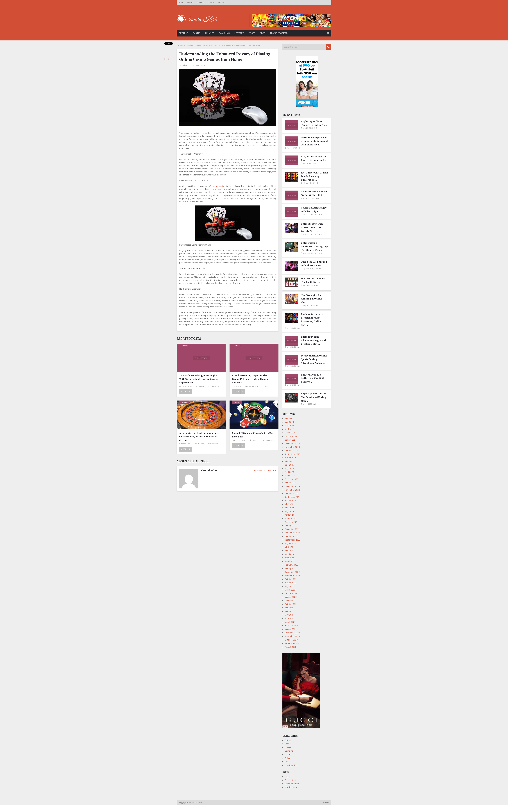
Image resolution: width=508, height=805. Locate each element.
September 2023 (292, 539)
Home (181, 3)
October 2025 (291, 450)
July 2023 (289, 547)
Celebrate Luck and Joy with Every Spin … (313, 209)
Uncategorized (279, 33)
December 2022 (292, 572)
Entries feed (290, 780)
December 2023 (292, 529)
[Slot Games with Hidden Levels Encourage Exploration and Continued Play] (293, 180)
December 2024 (292, 486)
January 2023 (291, 568)
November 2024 (292, 489)
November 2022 (292, 575)
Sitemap (211, 3)
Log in (287, 776)
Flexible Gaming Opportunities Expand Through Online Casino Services (250, 379)
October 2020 (291, 639)
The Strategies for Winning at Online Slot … (311, 299)
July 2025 (289, 461)
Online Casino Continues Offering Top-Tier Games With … (314, 246)
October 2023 (291, 536)
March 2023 (290, 561)
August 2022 (290, 582)
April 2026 (289, 429)
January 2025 (291, 482)
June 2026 (289, 422)
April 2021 (289, 618)
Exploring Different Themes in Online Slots (314, 123)
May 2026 (289, 425)
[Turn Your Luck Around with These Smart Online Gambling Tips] (293, 270)
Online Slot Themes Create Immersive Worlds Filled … (312, 227)
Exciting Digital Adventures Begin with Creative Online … (314, 340)
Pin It (166, 59)
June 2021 (289, 611)
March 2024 (290, 518)
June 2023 (289, 550)
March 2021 (290, 622)
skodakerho (184, 65)
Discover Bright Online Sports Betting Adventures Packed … (314, 359)
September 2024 (292, 497)
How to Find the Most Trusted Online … (313, 280)
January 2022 (291, 597)
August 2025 (290, 457)
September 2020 (292, 643)
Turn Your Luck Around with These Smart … (314, 263)
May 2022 (289, 586)
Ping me (221, 3)
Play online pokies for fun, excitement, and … (313, 158)
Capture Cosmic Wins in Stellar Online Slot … (314, 193)
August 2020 (290, 647)
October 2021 (291, 604)
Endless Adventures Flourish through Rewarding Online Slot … (312, 319)
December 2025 (292, 443)
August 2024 (290, 500)
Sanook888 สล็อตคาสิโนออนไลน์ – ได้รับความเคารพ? (252, 435)
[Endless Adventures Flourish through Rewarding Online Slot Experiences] (293, 322)
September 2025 (292, 454)
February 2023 (291, 564)
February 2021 (291, 625)
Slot (263, 33)
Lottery (239, 33)
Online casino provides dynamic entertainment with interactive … (314, 141)
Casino (190, 3)
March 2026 (290, 432)
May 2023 (289, 554)
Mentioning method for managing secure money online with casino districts (198, 437)
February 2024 (291, 522)
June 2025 (289, 464)
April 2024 (289, 514)
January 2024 (291, 525)
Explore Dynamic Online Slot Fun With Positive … (313, 378)
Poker (252, 33)
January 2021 (291, 629)
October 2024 (291, 493)
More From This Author (263, 470)
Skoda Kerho (198, 802)
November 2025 (292, 447)
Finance (209, 33)
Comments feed (292, 783)
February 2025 (291, 479)
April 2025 (289, 472)
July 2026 (289, 418)
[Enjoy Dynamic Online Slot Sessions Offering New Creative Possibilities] (293, 401)
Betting (200, 3)
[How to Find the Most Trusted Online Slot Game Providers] (293, 286)
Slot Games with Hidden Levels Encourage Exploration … (314, 176)
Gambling (224, 33)
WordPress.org (292, 787)
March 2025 (290, 475)
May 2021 (289, 614)
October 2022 (291, 579)
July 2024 (289, 504)
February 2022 (291, 593)
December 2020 (292, 632)
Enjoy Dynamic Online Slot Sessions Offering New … (313, 397)
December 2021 (292, 600)
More (183, 391)
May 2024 (289, 511)
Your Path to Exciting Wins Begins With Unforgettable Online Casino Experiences (198, 379)
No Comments (213, 386)
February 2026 (291, 436)
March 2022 (290, 589)
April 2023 (289, 557)
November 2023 (292, 532)
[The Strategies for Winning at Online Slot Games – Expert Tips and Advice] (293, 303)
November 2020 (292, 636)
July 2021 (289, 607)
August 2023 (290, 543)
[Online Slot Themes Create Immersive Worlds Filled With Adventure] (293, 232)
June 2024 (289, 507)
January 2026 (291, 439)
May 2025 (289, 468)
